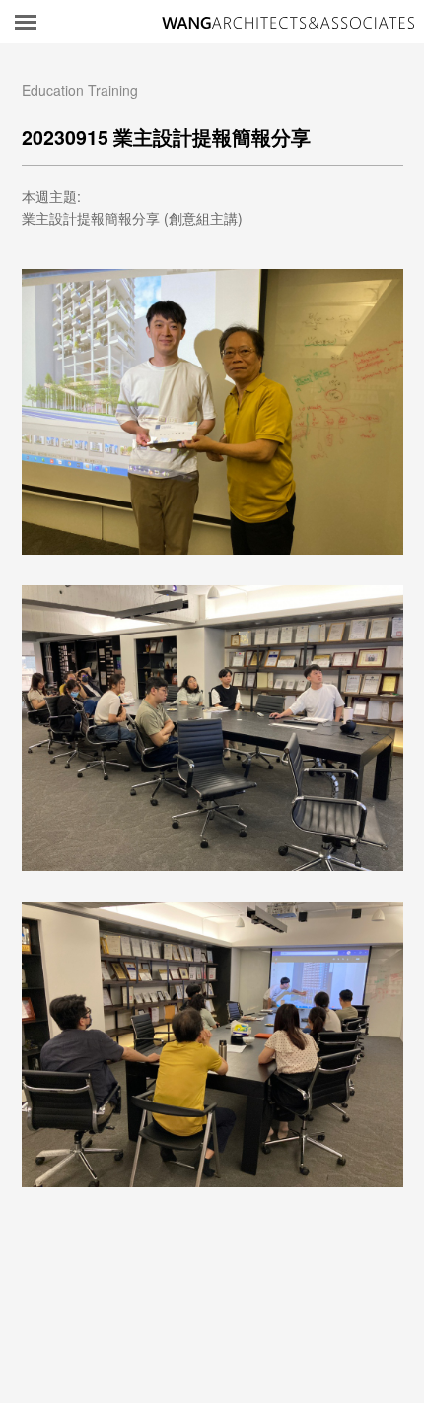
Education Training (80, 90)
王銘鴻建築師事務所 (288, 23)
